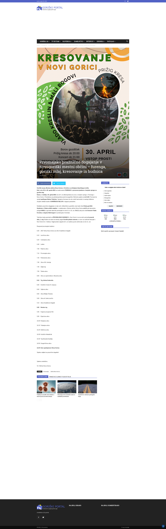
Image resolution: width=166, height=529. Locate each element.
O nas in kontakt (125, 527)
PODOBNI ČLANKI (42, 376)
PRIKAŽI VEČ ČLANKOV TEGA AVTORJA (60, 376)
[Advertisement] (83, 26)
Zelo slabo (107, 200)
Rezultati (119, 206)
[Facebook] (125, 1)
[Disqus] (67, 428)
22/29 (105, 218)
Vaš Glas (110, 41)
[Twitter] (128, 1)
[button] (127, 41)
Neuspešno (107, 198)
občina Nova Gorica (55, 371)
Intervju (89, 41)
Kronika (100, 41)
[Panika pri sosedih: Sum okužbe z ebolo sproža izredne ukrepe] (46, 386)
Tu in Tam (55, 41)
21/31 (115, 218)
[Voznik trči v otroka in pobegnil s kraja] (87, 386)
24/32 (124, 218)
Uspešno (106, 193)
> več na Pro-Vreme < (115, 221)
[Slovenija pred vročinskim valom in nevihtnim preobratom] (66, 386)
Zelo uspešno (108, 191)
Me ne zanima (108, 202)
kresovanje (46, 371)
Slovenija (67, 41)
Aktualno (39, 392)
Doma (38, 45)
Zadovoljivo (107, 195)
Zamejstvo (78, 41)
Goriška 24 (44, 41)
